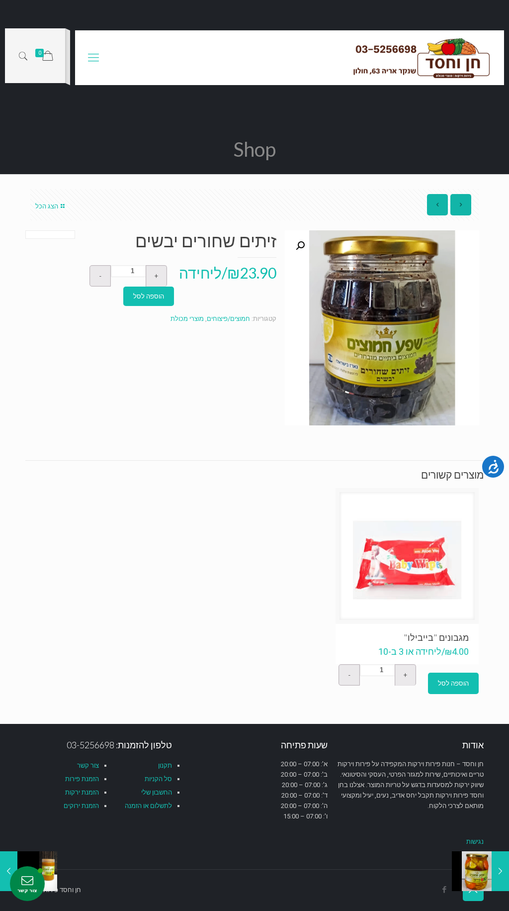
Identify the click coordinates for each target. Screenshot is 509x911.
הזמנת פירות (82, 779)
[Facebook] (444, 889)
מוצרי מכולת (187, 318)
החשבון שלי (156, 792)
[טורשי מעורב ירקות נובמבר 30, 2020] (500, 871)
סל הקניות (158, 779)
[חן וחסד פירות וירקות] (422, 57)
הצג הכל (46, 206)
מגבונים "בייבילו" (436, 637)
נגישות (475, 841)
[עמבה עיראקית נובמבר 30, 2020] (8, 871)
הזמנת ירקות (82, 792)
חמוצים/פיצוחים (228, 318)
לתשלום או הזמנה (148, 806)
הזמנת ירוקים (81, 806)
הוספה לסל (148, 296)
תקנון (165, 765)
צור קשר (88, 765)
